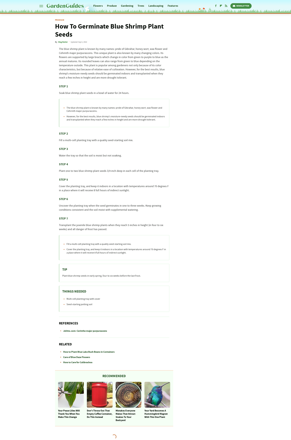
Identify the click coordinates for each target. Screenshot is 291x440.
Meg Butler (63, 42)
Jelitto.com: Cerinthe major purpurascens (85, 330)
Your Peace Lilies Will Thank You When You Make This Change (69, 414)
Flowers (98, 6)
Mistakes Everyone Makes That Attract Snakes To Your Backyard (125, 415)
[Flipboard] (221, 6)
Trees (141, 6)
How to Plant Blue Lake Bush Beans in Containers (89, 351)
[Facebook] (216, 6)
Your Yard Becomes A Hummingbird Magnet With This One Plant (156, 414)
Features (173, 6)
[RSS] (226, 6)
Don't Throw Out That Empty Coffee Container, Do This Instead (99, 414)
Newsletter (242, 6)
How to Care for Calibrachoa (77, 362)
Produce (112, 6)
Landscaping (155, 6)
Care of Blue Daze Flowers (76, 357)
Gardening (127, 6)
